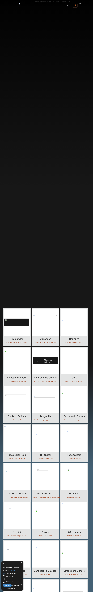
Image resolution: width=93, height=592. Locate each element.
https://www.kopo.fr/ (74, 458)
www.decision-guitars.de (17, 420)
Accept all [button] (7, 585)
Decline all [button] (17, 585)
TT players (43, 1)
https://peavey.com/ (45, 536)
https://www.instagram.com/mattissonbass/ (46, 497)
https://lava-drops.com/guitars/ (16, 497)
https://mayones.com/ (74, 497)
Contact (68, 5)
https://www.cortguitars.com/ (74, 381)
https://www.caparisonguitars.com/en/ (45, 342)
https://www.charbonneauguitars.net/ (45, 381)
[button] (12, 588)
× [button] (21, 562)
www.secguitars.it (45, 574)
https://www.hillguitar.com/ (45, 458)
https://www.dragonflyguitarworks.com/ (45, 420)
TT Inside (58, 1)
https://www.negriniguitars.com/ (17, 536)
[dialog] (12, 576)
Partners (64, 1)
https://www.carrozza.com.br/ (74, 342)
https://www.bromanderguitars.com (17, 342)
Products (36, 1)
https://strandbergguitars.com (74, 574)
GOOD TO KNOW (50, 1)
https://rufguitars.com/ (74, 535)
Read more (13, 570)
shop (69, 1)
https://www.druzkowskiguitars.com (74, 420)
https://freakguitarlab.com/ (17, 458)
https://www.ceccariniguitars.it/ (17, 381)
